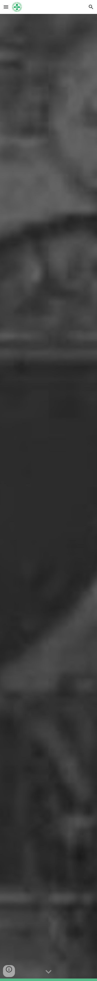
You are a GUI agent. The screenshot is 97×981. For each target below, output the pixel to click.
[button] (6, 7)
